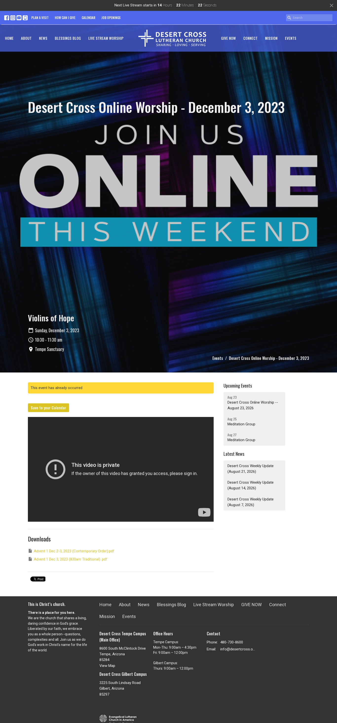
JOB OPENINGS (111, 17)
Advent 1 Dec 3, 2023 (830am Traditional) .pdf (70, 559)
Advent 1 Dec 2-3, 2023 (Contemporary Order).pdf (74, 551)
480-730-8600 (231, 642)
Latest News (234, 454)
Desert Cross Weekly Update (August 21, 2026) (250, 469)
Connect (250, 38)
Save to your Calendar (48, 407)
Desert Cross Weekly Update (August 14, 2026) (250, 485)
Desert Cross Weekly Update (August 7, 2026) (250, 502)
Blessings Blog (68, 38)
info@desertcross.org (238, 649)
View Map (107, 665)
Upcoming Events (238, 385)
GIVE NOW (228, 38)
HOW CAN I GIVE (65, 17)
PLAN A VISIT (40, 17)
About (26, 38)
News (43, 38)
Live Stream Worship (106, 38)
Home (9, 38)
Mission (271, 38)
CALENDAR (88, 17)
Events (290, 38)
